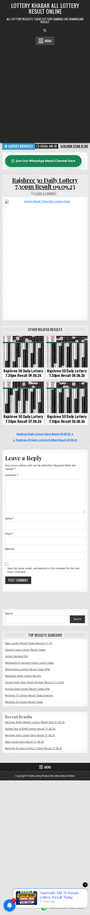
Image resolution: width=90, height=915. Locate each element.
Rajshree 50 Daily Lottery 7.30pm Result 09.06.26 (23, 373)
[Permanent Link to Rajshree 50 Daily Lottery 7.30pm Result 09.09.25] (45, 256)
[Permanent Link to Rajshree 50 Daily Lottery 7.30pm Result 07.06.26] (23, 397)
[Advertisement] (45, 92)
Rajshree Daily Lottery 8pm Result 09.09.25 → (45, 434)
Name (9, 518)
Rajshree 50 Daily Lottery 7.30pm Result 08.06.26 (67, 373)
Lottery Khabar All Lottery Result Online (45, 8)
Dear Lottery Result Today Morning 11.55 (28, 643)
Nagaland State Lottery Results (23, 675)
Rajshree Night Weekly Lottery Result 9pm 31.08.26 (35, 722)
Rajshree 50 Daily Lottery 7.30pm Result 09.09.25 (45, 183)
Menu (48, 40)
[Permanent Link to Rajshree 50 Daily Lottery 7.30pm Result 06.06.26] (67, 397)
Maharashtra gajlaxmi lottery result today (29, 662)
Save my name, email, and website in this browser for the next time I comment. (43, 570)
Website (9, 549)
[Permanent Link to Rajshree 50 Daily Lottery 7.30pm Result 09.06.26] (23, 351)
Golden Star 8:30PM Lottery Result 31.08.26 (30, 728)
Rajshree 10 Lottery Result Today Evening (29, 695)
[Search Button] (45, 30)
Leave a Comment (46, 193)
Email (9, 533)
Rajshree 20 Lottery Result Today (24, 702)
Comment (11, 475)
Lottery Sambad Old (16, 656)
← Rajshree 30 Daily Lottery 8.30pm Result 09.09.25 (45, 440)
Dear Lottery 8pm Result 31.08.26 (24, 741)
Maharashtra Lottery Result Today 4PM (27, 669)
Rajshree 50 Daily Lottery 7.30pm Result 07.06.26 (23, 419)
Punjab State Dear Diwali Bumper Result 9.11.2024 (34, 682)
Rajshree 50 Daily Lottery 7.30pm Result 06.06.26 (67, 419)
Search (9, 613)
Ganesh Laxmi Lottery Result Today (25, 649)
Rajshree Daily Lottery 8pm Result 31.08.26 (30, 735)
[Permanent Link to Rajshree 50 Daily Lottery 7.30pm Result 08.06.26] (67, 351)
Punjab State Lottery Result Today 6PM (27, 689)
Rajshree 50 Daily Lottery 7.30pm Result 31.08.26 (33, 748)
